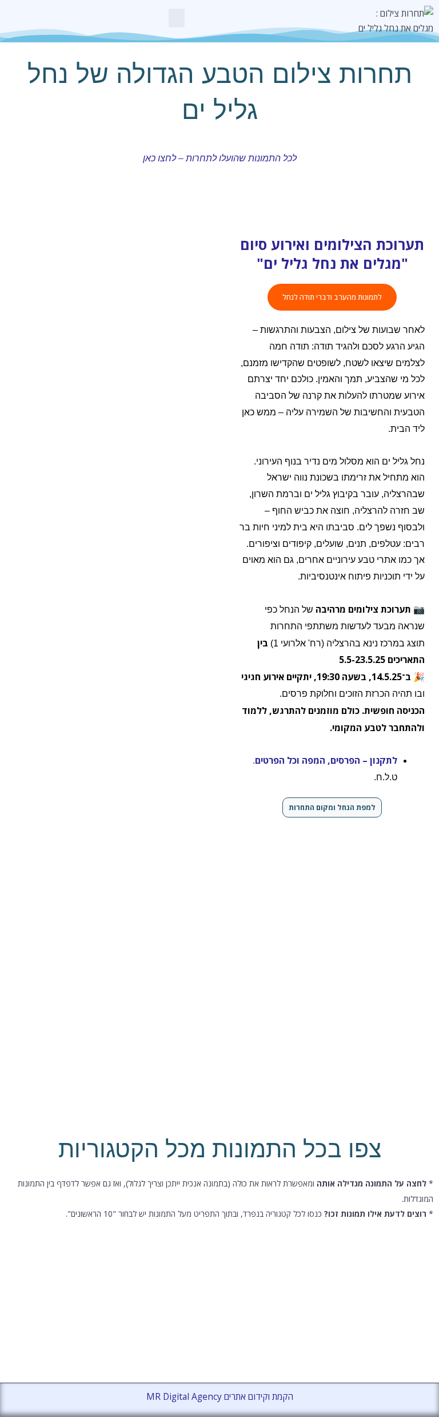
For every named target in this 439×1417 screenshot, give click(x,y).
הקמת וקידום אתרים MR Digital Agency (219, 1396)
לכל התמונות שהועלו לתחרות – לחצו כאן (220, 158)
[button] (177, 18)
